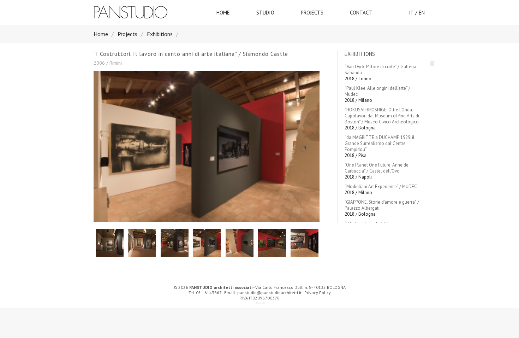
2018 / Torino (380, 73)
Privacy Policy (317, 292)
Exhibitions (160, 33)
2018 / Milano (377, 94)
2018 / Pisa (379, 146)
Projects (127, 33)
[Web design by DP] (259, 303)
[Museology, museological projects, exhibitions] (143, 19)
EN (422, 12)
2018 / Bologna (382, 119)
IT (411, 12)
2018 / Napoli (376, 171)
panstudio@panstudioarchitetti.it (269, 292)
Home (101, 33)
